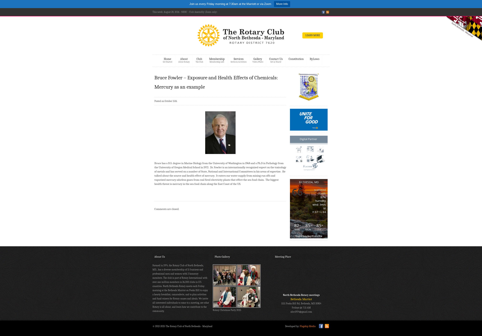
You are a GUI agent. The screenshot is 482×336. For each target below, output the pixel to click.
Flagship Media (308, 326)
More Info (282, 3)
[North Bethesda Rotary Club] (241, 36)
